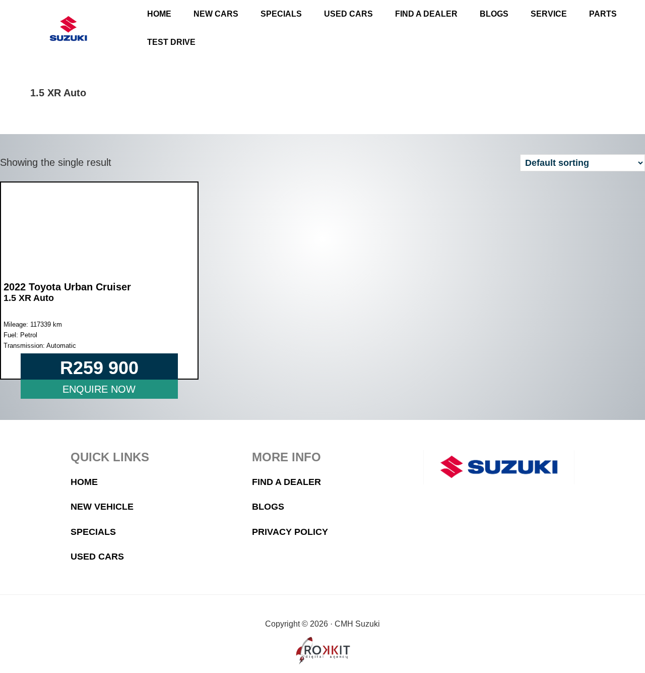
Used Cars (97, 557)
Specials (93, 532)
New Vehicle (102, 507)
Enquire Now (99, 389)
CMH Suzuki (68, 28)
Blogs (268, 507)
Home (84, 482)
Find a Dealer (286, 482)
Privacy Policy (290, 532)
